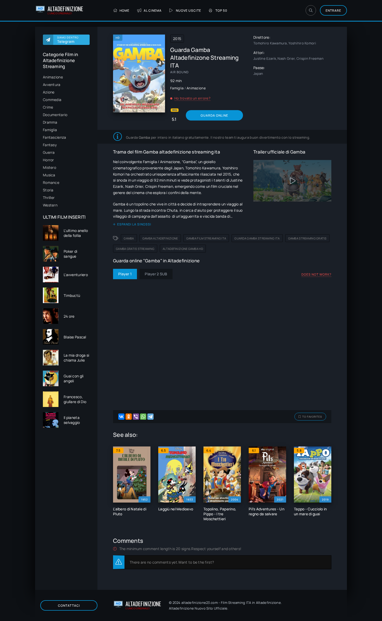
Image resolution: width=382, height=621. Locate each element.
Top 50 (221, 10)
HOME (124, 10)
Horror (48, 159)
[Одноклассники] (129, 416)
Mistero (49, 167)
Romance (51, 182)
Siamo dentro (67, 40)
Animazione (53, 77)
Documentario (55, 114)
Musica (49, 174)
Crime (48, 107)
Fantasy (50, 144)
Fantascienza (54, 137)
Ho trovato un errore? (192, 98)
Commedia (52, 99)
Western (50, 205)
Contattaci (69, 605)
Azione (49, 92)
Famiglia (50, 129)
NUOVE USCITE (188, 10)
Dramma (50, 122)
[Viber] (136, 416)
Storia (48, 190)
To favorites (312, 416)
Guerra (49, 152)
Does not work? (316, 274)
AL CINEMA (153, 10)
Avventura (52, 84)
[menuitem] (66, 77)
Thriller (49, 197)
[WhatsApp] (143, 416)
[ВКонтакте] (121, 416)
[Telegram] (150, 416)
